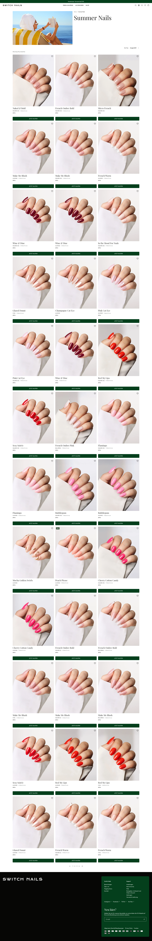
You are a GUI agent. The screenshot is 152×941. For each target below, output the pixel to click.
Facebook (115, 901)
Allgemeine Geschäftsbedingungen (114, 928)
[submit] (144, 919)
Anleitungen (129, 884)
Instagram (107, 901)
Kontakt (106, 891)
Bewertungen (108, 884)
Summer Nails (81, 11)
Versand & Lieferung (132, 897)
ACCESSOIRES (79, 5)
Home (75, 11)
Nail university (130, 886)
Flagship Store (108, 889)
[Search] (136, 5)
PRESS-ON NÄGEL (68, 5)
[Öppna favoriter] (145, 5)
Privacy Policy (129, 928)
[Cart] (148, 5)
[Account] (142, 5)
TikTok (123, 901)
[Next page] (82, 866)
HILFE (87, 5)
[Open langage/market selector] (139, 5)
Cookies (136, 928)
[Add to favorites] (52, 56)
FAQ (127, 889)
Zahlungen (129, 895)
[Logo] (12, 5)
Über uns (106, 886)
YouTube (130, 901)
